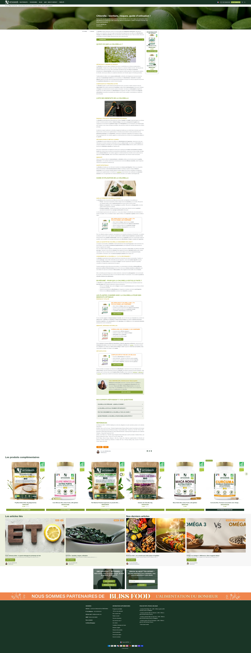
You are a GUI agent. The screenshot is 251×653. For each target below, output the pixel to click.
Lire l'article (10, 559)
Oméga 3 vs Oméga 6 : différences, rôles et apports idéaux (203, 555)
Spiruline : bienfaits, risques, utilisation (77, 555)
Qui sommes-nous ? (117, 620)
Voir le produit (117, 230)
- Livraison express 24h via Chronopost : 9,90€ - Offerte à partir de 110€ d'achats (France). (152, 621)
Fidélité (61, 2)
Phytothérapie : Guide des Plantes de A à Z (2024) (22, 5)
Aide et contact (53, 2)
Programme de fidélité (117, 608)
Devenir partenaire (116, 632)
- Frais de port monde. (144, 624)
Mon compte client (116, 613)
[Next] (246, 474)
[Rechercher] (242, 2)
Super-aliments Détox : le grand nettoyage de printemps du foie (23, 555)
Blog (40, 2)
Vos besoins (33, 2)
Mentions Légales (116, 627)
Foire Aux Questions (117, 618)
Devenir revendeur (117, 636)
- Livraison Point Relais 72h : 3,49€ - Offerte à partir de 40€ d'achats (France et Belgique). (152, 609)
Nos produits (24, 2)
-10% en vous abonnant (118, 611)
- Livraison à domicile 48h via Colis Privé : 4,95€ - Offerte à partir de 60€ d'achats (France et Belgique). (152, 617)
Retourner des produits (117, 629)
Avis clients (115, 622)
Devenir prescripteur (117, 634)
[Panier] (245, 2)
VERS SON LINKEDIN (125, 392)
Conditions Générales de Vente (119, 625)
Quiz (45, 2)
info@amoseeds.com (109, 584)
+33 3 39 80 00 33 (226, 2)
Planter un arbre (116, 615)
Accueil (6, 5)
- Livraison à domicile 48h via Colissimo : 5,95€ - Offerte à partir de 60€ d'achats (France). (152, 613)
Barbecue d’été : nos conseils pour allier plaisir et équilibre (142, 555)
